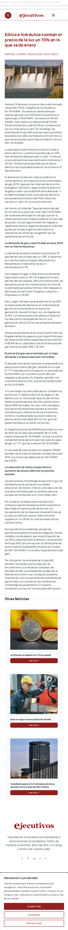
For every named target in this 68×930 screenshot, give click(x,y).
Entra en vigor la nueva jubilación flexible (30, 719)
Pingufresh (35, 2)
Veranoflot (4, 9)
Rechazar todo (34, 923)
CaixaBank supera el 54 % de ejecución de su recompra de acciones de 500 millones (32, 785)
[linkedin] (34, 858)
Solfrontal (43, 9)
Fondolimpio (62, 5)
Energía (10, 54)
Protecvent (62, 9)
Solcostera (4, 5)
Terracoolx (23, 9)
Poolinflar (52, 5)
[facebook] (22, 858)
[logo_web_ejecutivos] (31, 14)
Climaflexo (4, 2)
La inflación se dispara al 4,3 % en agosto (30, 655)
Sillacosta (14, 5)
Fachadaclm (25, 2)
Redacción (35, 54)
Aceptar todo (34, 906)
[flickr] (40, 858)
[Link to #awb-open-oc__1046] (8, 15)
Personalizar (34, 914)
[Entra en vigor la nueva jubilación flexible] (34, 676)
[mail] (45, 858)
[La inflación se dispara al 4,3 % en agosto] (34, 611)
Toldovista (14, 9)
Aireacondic (15, 2)
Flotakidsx (23, 5)
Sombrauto (33, 9)
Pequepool (32, 5)
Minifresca (56, 2)
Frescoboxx (46, 2)
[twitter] (28, 858)
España (21, 54)
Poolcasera (42, 5)
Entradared (52, 9)
